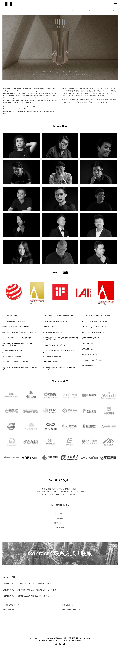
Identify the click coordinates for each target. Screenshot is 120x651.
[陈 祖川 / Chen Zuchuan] (98, 172)
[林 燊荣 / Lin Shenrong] (21, 225)
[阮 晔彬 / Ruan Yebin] (60, 225)
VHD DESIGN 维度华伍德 (8, 4)
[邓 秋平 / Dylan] (98, 145)
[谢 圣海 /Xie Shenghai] (60, 199)
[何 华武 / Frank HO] (21, 145)
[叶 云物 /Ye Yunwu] (98, 252)
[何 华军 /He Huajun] (60, 252)
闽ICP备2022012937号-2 (54, 640)
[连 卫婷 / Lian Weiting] (21, 252)
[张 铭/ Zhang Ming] (98, 225)
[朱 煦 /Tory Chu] (21, 199)
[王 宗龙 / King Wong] (60, 172)
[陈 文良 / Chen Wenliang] (21, 172)
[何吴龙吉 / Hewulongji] (98, 199)
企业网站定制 (76, 640)
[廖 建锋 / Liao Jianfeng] (60, 145)
